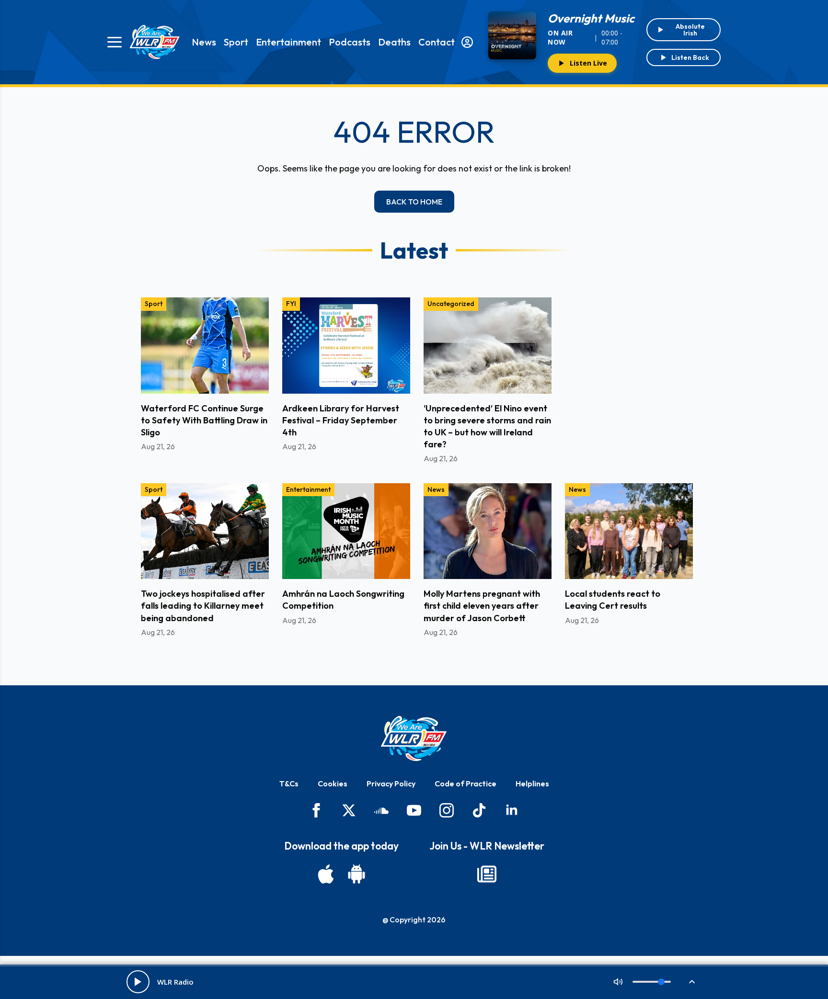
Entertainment (288, 42)
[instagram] (446, 810)
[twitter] (348, 810)
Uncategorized (450, 303)
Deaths (394, 42)
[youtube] (414, 810)
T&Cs (289, 783)
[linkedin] (511, 810)
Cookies (332, 783)
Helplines (532, 783)
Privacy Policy (391, 783)
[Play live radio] (138, 981)
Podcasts (349, 42)
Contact (436, 42)
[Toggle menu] (114, 42)
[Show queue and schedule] (692, 981)
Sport (236, 42)
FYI (291, 303)
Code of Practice (465, 783)
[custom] (381, 810)
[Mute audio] (618, 981)
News (204, 42)
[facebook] (316, 810)
